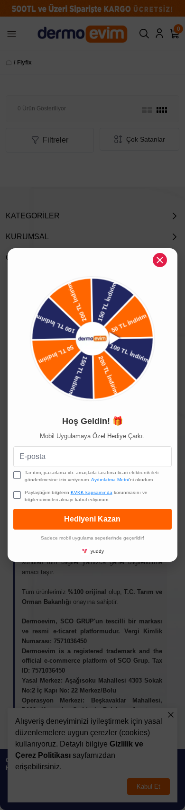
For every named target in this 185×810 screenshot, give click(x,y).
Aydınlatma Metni (110, 479)
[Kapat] (160, 260)
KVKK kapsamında (91, 492)
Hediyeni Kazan (92, 519)
